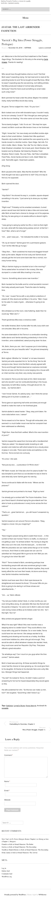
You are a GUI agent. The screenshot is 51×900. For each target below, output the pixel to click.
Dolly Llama (6, 852)
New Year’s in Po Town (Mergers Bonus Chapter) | (19, 839)
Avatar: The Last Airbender (20, 27)
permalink (5, 708)
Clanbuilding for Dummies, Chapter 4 (22, 723)
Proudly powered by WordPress (15, 894)
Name (7, 781)
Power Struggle (31, 705)
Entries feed (6, 871)
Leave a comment (45, 48)
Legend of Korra (19, 705)
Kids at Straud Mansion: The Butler (21, 844)
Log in (4, 868)
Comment (8, 755)
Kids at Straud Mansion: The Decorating (22, 847)
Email (7, 790)
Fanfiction (8, 30)
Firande (4, 844)
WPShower (42, 894)
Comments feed (7, 874)
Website (7, 800)
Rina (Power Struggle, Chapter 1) (34, 728)
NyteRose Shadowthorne (10, 850)
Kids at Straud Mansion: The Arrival (25, 852)
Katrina (28, 48)
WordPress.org (7, 876)
